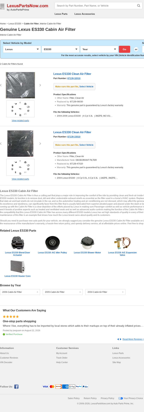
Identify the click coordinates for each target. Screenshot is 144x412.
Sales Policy (74, 398)
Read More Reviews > (133, 339)
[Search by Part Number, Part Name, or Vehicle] (139, 6)
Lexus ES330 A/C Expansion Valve (122, 253)
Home (3, 23)
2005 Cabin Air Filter (54, 292)
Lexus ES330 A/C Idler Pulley (52, 252)
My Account (61, 353)
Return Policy (90, 398)
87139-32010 (73, 78)
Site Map (116, 362)
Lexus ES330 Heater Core (18, 276)
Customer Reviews (9, 358)
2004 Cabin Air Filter (97, 292)
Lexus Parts (61, 14)
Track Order (61, 358)
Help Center (62, 362)
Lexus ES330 (14, 23)
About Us (4, 353)
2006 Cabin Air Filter (12, 292)
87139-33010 (73, 137)
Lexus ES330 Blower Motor (87, 252)
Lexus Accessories (84, 14)
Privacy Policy (107, 398)
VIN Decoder (6, 362)
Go (124, 49)
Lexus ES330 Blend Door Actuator (17, 253)
